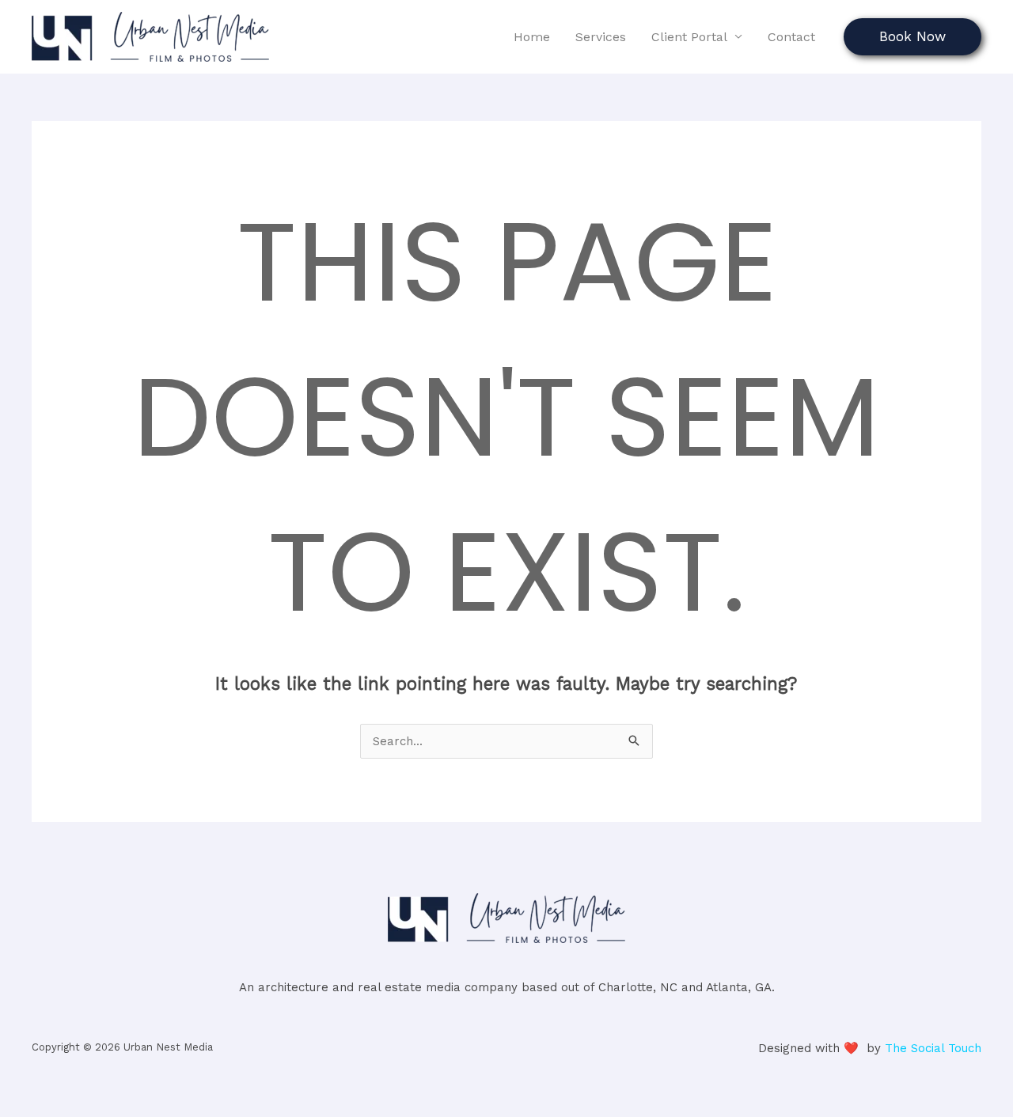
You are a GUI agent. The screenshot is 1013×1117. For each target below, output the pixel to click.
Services (600, 36)
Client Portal (689, 36)
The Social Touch (933, 1048)
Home (532, 36)
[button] (912, 36)
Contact (791, 36)
